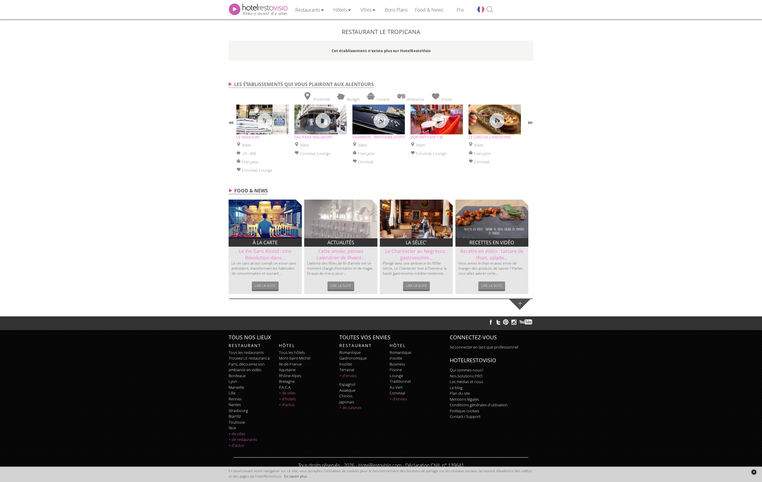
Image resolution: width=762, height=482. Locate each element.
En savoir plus (295, 476)
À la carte (265, 242)
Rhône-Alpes (290, 375)
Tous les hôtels (292, 352)
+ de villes (237, 433)
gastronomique (353, 358)
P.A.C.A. (285, 387)
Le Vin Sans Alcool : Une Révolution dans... (265, 254)
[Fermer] (754, 472)
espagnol (347, 384)
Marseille (236, 387)
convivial (397, 393)
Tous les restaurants (246, 352)
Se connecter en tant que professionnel (484, 347)
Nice (232, 427)
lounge (396, 375)
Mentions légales (464, 399)
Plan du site (460, 393)
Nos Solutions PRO (466, 376)
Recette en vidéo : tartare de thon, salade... (492, 254)
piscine (396, 369)
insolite (345, 364)
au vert (396, 387)
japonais (346, 402)
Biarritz (235, 416)
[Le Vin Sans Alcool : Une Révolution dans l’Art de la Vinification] (265, 219)
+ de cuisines (350, 407)
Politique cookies (464, 410)
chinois (345, 396)
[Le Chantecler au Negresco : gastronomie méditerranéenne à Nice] (416, 219)
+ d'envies (348, 375)
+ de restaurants (243, 439)
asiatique (347, 390)
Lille (232, 393)
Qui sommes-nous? (466, 370)
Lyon (233, 381)
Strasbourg (238, 410)
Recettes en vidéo (491, 242)
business (397, 364)
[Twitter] (498, 322)
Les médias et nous (466, 381)
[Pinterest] (505, 322)
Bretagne (287, 381)
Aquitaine (287, 369)
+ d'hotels (287, 399)
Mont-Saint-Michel (294, 358)
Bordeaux (237, 375)
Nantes (235, 404)
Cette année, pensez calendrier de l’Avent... (340, 254)
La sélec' (416, 242)
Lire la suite (265, 285)
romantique (350, 352)
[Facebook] (491, 322)
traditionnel (400, 381)
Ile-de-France (290, 364)
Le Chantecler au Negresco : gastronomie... (416, 254)
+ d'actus (236, 445)
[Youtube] (526, 322)
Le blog (456, 387)
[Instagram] (513, 323)
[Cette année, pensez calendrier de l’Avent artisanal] (340, 219)
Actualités (340, 242)
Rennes (235, 399)
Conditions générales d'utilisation (479, 405)
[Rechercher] (490, 10)
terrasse (346, 369)
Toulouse (237, 422)
